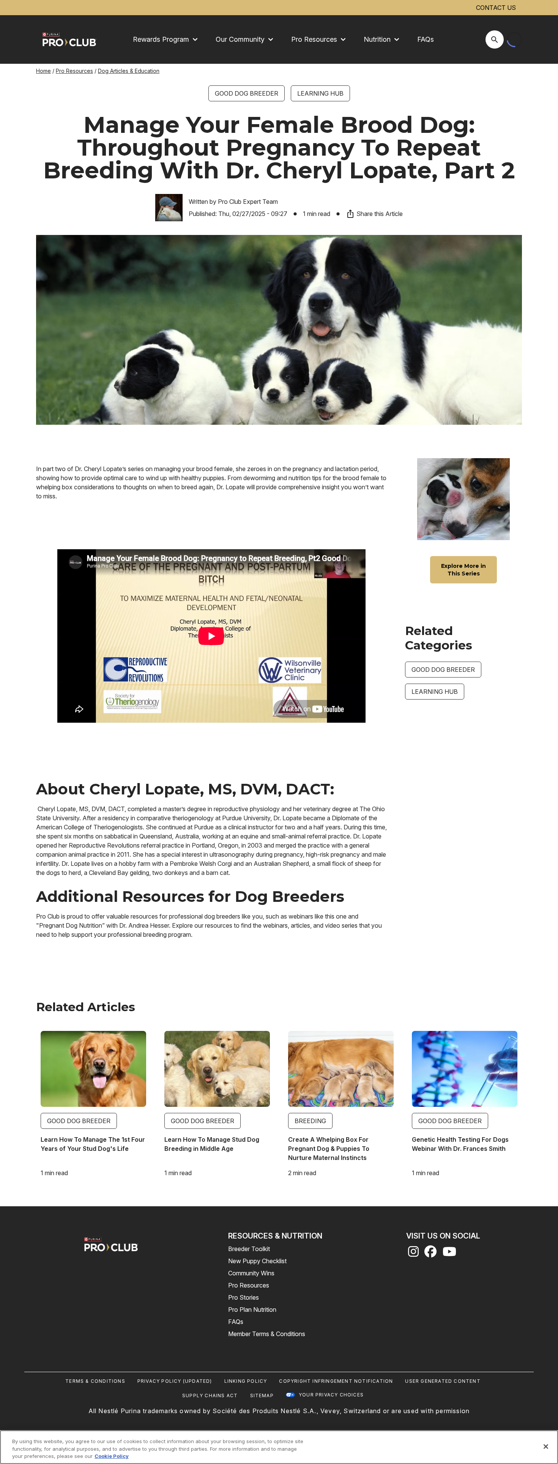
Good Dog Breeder (246, 93)
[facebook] (430, 1254)
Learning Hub (320, 93)
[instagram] (413, 1254)
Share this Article (379, 213)
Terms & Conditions (95, 1381)
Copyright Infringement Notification (336, 1381)
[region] (279, 1447)
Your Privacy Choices (331, 1395)
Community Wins (251, 1273)
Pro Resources (74, 71)
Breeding (310, 1121)
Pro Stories (243, 1297)
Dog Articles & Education (128, 71)
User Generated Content (442, 1381)
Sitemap (262, 1395)
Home (43, 71)
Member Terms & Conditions (266, 1334)
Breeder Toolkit (249, 1249)
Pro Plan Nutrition (252, 1309)
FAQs (425, 39)
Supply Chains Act (210, 1395)
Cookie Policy (112, 1456)
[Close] (546, 1446)
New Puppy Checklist (257, 1261)
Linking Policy (245, 1381)
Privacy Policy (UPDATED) (174, 1381)
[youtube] (449, 1254)
